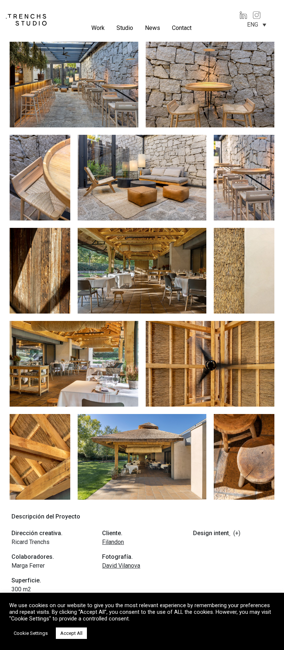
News (152, 27)
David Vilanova (121, 565)
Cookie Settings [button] (31, 633)
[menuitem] (256, 25)
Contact (182, 27)
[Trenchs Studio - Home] (26, 19)
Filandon (113, 541)
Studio (124, 27)
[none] (256, 25)
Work (98, 27)
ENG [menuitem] (252, 24)
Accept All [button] (71, 633)
